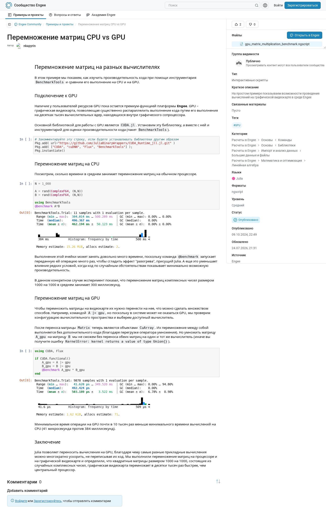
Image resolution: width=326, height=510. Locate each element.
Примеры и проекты (28, 15)
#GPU (237, 125)
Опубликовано (248, 219)
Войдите (21, 501)
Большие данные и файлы (251, 155)
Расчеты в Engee (244, 140)
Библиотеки (286, 145)
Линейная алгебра (245, 165)
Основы (267, 140)
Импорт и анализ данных (279, 150)
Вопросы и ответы (67, 15)
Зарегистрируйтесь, (48, 501)
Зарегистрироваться (302, 5)
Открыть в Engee (307, 35)
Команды (285, 140)
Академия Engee (103, 15)
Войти (278, 5)
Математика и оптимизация (281, 160)
